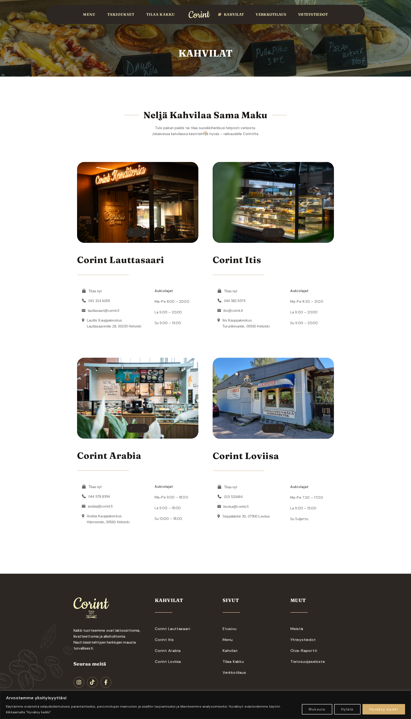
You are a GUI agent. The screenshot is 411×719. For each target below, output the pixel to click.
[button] (131, 232)
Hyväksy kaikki (383, 709)
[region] (205, 705)
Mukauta (317, 709)
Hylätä (347, 709)
